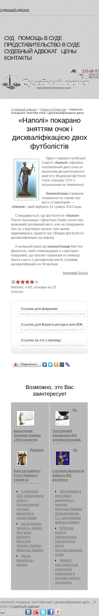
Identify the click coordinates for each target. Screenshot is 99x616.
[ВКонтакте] (45, 364)
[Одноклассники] (56, 364)
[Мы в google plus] (35, 611)
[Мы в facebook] (50, 611)
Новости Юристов (53, 109)
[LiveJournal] (68, 364)
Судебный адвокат (14, 10)
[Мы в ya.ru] (58, 611)
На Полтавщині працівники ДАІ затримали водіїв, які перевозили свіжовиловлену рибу (66, 431)
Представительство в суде (42, 45)
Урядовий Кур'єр (75, 273)
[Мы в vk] (28, 611)
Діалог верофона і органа (25, 560)
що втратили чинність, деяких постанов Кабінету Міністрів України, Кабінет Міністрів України (29, 537)
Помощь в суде (40, 38)
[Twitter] (50, 364)
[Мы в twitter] (43, 611)
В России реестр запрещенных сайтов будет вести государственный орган (68, 541)
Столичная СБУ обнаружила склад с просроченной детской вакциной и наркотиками (29, 504)
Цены (68, 51)
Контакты (18, 58)
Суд (9, 38)
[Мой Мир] (62, 364)
